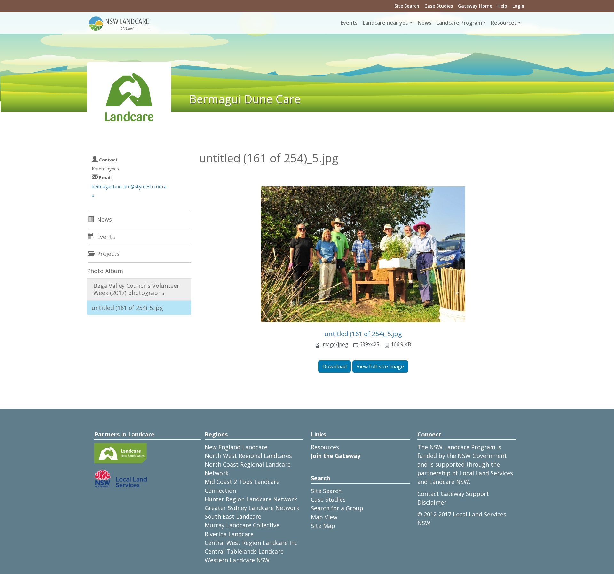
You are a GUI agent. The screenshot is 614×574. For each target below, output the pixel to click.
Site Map (323, 526)
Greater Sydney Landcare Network (252, 508)
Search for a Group (337, 508)
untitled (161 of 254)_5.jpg (363, 333)
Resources (325, 447)
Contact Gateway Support (453, 494)
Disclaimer (431, 502)
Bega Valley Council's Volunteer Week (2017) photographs (136, 289)
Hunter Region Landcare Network (251, 499)
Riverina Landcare (229, 534)
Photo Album (105, 271)
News (424, 22)
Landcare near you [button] (386, 22)
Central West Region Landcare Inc (251, 542)
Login (518, 6)
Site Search (406, 6)
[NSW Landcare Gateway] (119, 23)
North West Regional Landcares (248, 456)
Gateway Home (475, 6)
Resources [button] (504, 22)
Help (502, 6)
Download (334, 366)
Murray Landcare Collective (242, 525)
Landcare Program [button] (459, 22)
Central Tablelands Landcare (244, 551)
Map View (324, 517)
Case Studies (438, 6)
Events (349, 22)
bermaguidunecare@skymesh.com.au (129, 191)
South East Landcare (233, 516)
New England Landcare (236, 447)
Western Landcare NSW (237, 560)
